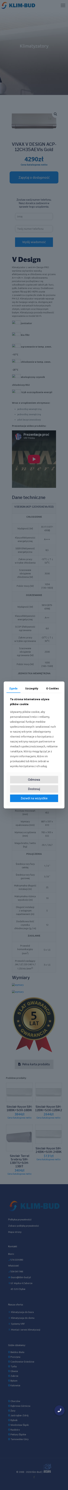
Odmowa (34, 779)
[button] (59, 1410)
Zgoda (13, 688)
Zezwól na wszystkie (34, 798)
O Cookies (52, 688)
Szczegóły (31, 688)
